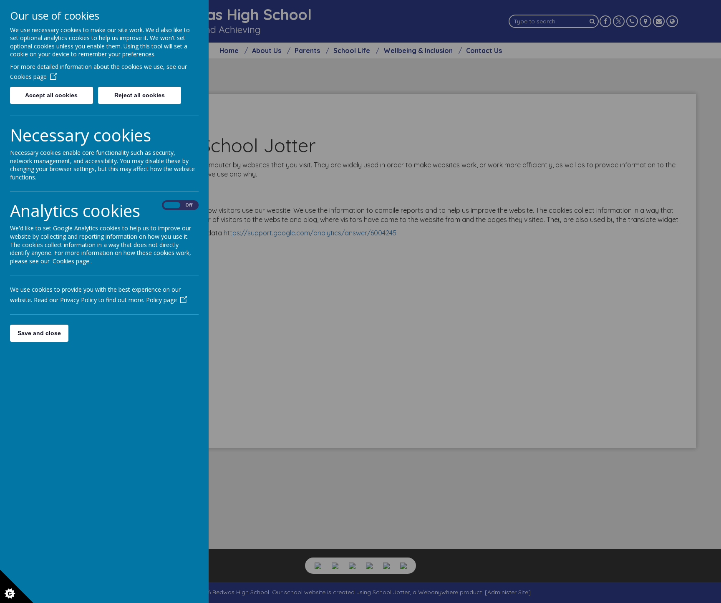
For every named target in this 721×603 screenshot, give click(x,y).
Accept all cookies (51, 95)
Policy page (161, 300)
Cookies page (28, 77)
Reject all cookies (139, 95)
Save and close (39, 333)
